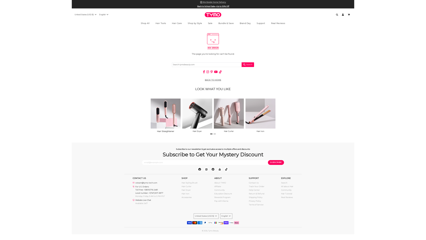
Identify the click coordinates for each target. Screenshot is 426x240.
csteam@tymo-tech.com (146, 183)
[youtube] (219, 169)
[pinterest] (213, 169)
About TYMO (220, 183)
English (102, 15)
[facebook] (199, 169)
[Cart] (349, 14)
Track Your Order (256, 186)
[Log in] (343, 14)
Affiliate (217, 186)
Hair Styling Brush (190, 183)
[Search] (337, 14)
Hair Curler (186, 186)
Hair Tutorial (286, 194)
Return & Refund (256, 194)
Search (249, 65)
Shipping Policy (255, 197)
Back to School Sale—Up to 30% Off (213, 6)
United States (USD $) (84, 15)
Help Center (254, 190)
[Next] (269, 115)
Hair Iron (185, 194)
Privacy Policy (255, 201)
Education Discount (223, 194)
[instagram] (206, 169)
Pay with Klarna (221, 201)
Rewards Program (222, 197)
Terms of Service (256, 205)
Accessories (187, 197)
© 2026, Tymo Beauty (210, 231)
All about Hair (287, 186)
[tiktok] (226, 169)
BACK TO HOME (213, 80)
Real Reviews (287, 197)
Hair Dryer (186, 190)
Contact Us (254, 183)
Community (219, 190)
